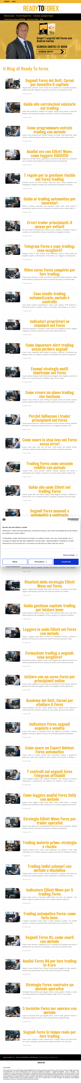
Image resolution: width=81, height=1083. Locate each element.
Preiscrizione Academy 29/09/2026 (14, 19)
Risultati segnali (9, 16)
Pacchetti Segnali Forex (23, 16)
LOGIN (13, 2)
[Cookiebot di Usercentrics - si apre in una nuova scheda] (69, 519)
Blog (41, 19)
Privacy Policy (43, 1057)
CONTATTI (7, 2)
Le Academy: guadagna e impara (43, 16)
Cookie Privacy (53, 1057)
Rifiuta (14, 562)
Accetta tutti (66, 562)
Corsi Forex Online (32, 19)
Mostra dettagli (69, 555)
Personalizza (39, 562)
